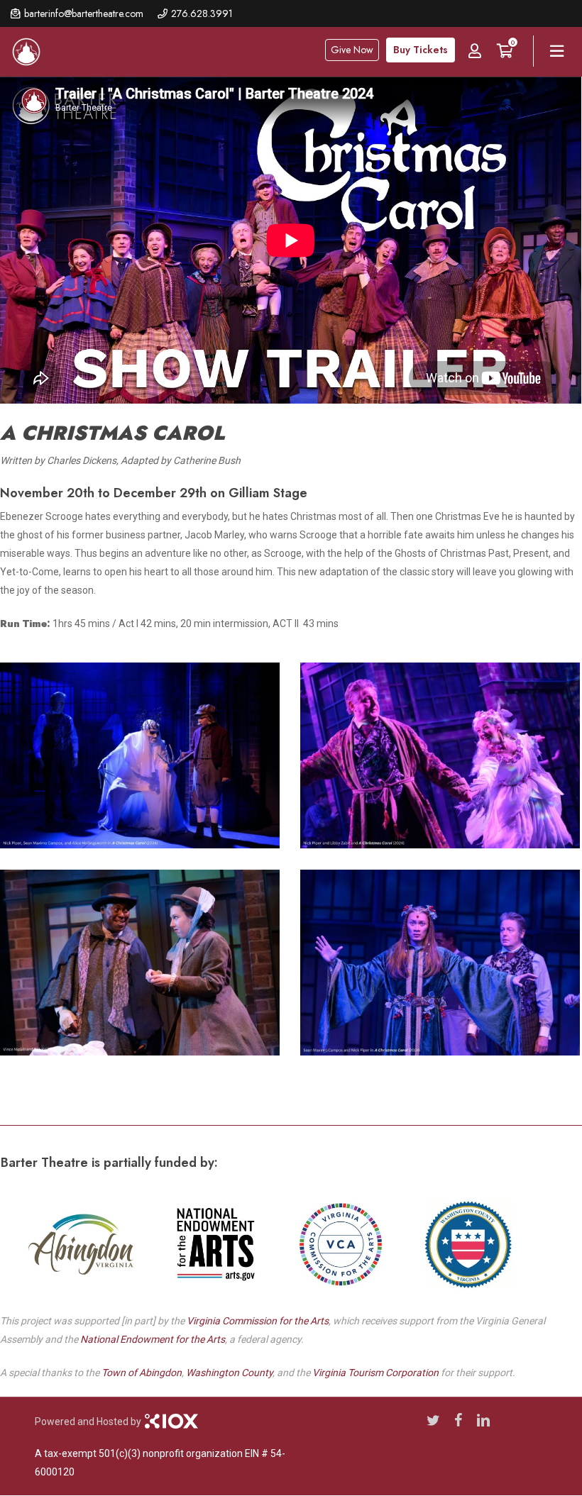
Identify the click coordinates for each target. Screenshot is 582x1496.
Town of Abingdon (141, 1372)
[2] (143, 759)
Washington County (229, 1372)
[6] (143, 966)
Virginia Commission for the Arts (258, 1320)
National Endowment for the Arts (152, 1339)
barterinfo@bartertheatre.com (83, 13)
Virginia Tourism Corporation (375, 1372)
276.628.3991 (202, 13)
